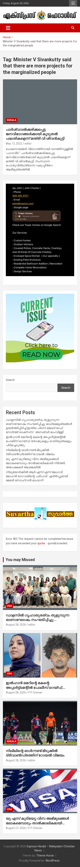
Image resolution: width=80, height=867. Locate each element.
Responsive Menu (73, 3)
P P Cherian (35, 692)
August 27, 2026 (16, 828)
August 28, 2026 (16, 624)
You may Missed (20, 559)
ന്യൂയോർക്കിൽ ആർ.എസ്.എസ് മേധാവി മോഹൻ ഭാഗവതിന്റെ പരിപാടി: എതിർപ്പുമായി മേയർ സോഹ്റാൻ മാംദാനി (37, 476)
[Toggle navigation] (8, 27)
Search (10, 380)
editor (28, 143)
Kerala (11, 120)
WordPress (52, 860)
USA (9, 606)
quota (41, 543)
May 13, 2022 (14, 143)
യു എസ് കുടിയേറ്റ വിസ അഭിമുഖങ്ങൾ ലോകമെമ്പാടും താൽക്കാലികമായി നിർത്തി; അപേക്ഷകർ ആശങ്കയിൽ (35, 463)
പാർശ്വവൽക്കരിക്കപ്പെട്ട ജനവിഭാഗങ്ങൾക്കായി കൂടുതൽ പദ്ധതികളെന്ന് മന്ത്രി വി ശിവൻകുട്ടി (35, 134)
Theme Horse (45, 855)
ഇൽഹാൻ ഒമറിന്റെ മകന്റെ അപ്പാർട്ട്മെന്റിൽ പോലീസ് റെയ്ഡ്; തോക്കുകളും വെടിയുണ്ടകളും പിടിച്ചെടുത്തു (39, 441)
